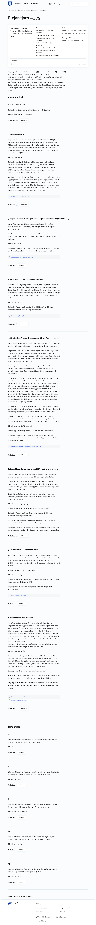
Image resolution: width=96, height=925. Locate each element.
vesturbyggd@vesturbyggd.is (63, 908)
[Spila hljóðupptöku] (11, 64)
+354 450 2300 (60, 905)
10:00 (42, 908)
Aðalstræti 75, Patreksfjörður (43, 905)
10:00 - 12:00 (39, 911)
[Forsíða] (10, 4)
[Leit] (72, 4)
